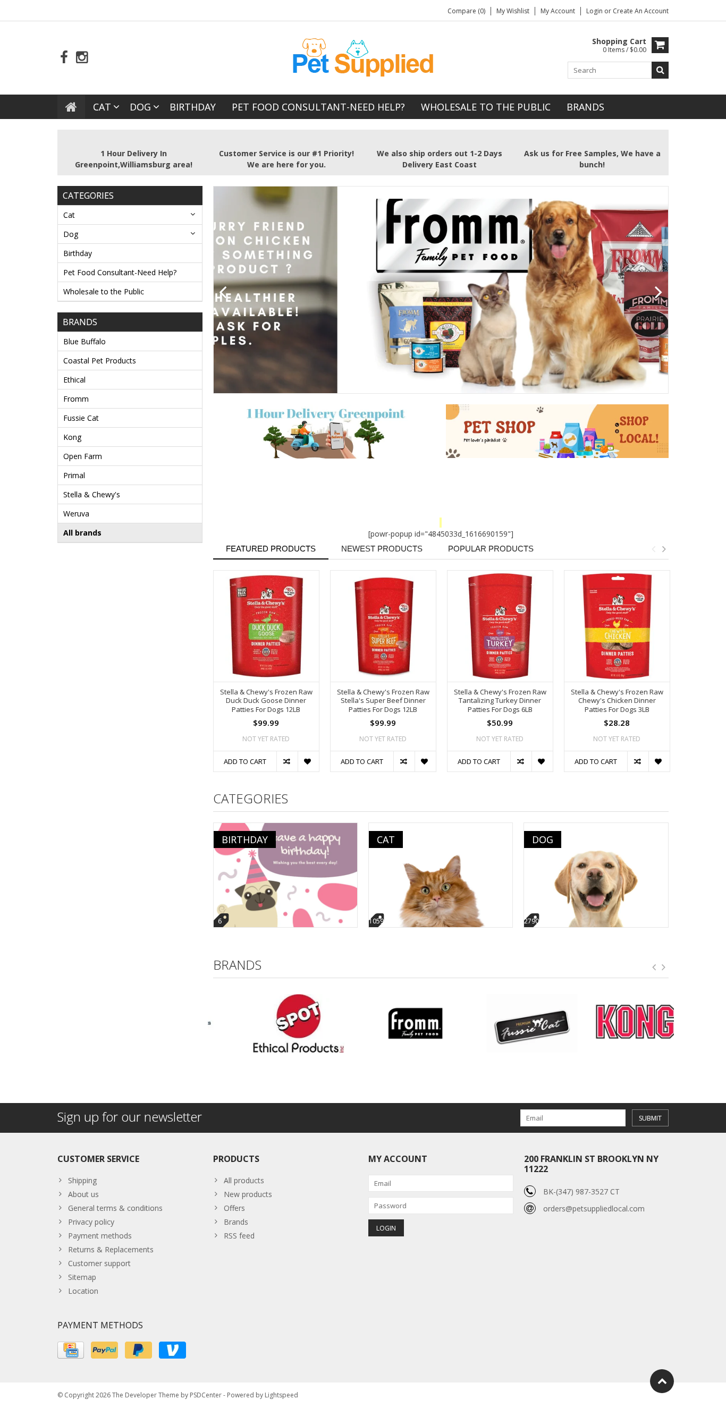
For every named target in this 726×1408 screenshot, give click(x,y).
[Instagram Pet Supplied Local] (81, 57)
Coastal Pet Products (99, 360)
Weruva (76, 513)
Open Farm (82, 456)
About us (83, 1194)
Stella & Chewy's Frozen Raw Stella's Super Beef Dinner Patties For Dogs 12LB (383, 701)
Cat (102, 106)
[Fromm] (382, 1023)
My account (558, 10)
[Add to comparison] (287, 761)
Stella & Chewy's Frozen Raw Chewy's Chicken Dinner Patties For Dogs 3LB (617, 701)
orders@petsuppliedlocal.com (594, 1208)
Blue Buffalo (84, 341)
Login (595, 10)
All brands (82, 533)
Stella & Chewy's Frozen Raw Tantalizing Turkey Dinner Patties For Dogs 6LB (500, 701)
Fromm (76, 399)
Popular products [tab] (491, 548)
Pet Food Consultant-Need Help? (318, 106)
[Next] (659, 292)
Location (83, 1291)
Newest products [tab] (382, 548)
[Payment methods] (70, 1350)
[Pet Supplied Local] (363, 56)
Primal (74, 475)
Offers (234, 1208)
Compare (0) (466, 10)
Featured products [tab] (271, 548)
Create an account (641, 10)
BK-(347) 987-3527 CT (581, 1191)
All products (244, 1180)
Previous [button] (653, 549)
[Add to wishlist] (308, 761)
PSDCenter (206, 1394)
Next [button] (664, 549)
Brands (585, 106)
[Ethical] (266, 1023)
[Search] (660, 70)
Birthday (193, 106)
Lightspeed (281, 1394)
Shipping (82, 1180)
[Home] (71, 106)
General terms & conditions (115, 1208)
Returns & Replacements (111, 1249)
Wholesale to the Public (486, 106)
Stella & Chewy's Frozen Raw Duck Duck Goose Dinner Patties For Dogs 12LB (266, 701)
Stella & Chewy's (91, 494)
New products (248, 1194)
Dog (140, 106)
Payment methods (100, 1236)
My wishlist (512, 10)
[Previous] (223, 292)
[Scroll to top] (662, 1381)
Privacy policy (91, 1222)
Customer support (99, 1263)
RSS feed (239, 1236)
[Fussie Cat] (499, 1023)
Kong (72, 437)
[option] (266, 676)
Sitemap (82, 1277)
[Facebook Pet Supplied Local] (64, 57)
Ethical (74, 380)
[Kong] (616, 1023)
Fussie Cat (81, 418)
